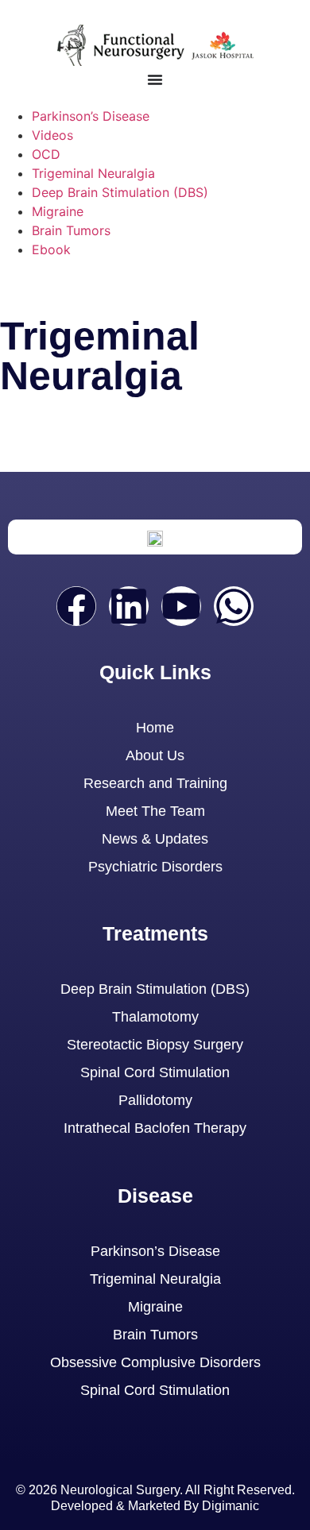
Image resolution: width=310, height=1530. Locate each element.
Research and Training (155, 783)
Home (155, 728)
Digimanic (230, 1506)
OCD (46, 154)
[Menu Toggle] (155, 79)
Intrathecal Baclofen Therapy (155, 1128)
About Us (155, 755)
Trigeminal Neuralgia (93, 173)
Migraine (57, 211)
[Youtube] (181, 606)
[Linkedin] (129, 606)
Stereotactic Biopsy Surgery (155, 1045)
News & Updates (155, 839)
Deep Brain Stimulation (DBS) (120, 192)
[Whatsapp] (234, 606)
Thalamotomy (155, 1017)
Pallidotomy (155, 1100)
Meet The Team (155, 811)
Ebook (51, 249)
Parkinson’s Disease (90, 116)
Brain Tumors (71, 230)
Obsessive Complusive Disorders (155, 1362)
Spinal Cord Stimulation (155, 1072)
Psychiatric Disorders (155, 867)
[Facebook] (76, 606)
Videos (52, 135)
